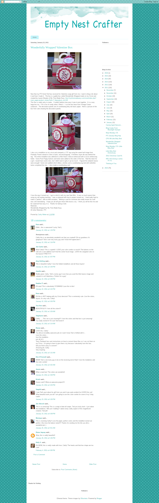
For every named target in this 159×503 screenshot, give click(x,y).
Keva (37, 293)
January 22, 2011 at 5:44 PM (45, 267)
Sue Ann (39, 306)
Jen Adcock (40, 404)
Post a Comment (39, 454)
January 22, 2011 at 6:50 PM (45, 301)
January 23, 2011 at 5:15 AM (45, 353)
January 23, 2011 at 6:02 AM (45, 365)
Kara (37, 224)
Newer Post (36, 464)
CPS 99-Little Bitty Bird (114, 138)
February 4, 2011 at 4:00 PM (45, 450)
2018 (106, 73)
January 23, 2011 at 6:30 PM (45, 399)
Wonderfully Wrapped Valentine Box (113, 142)
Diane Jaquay (41, 432)
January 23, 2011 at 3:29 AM (45, 311)
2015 (106, 76)
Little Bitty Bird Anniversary (111, 152)
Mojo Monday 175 (112, 133)
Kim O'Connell (41, 357)
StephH (38, 389)
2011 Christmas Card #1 (114, 156)
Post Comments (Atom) (69, 469)
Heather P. (39, 283)
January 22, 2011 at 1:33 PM (45, 230)
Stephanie (39, 316)
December (110, 90)
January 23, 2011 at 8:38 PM (45, 414)
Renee (38, 328)
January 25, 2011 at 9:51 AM (45, 428)
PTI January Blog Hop (113, 136)
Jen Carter (39, 247)
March (109, 117)
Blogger (99, 498)
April (108, 114)
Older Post (92, 464)
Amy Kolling (40, 261)
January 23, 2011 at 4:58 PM (45, 375)
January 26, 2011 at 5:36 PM (45, 438)
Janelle (38, 271)
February (110, 119)
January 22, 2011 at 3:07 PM (45, 257)
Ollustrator (84, 498)
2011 (106, 87)
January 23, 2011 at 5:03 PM (45, 385)
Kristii (38, 379)
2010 (106, 168)
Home (35, 37)
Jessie (38, 369)
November (110, 93)
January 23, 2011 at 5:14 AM (45, 323)
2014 (106, 79)
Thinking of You (111, 163)
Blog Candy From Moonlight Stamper (113, 129)
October (109, 96)
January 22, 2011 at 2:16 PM (45, 242)
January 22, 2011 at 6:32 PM (45, 289)
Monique (39, 418)
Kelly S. (38, 442)
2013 (106, 82)
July (108, 105)
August (109, 102)
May (108, 111)
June (108, 108)
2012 (106, 85)
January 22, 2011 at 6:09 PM (45, 279)
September (110, 99)
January (109, 122)
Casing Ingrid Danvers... (114, 125)
